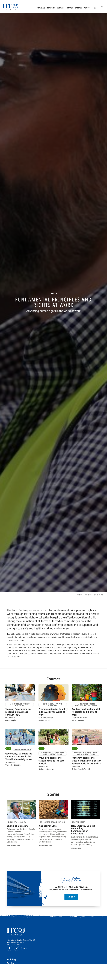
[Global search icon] (102, 8)
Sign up (71, 897)
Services (61, 8)
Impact (70, 8)
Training (41, 8)
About (87, 8)
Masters (51, 8)
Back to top (101, 960)
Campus (78, 8)
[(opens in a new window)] (9, 948)
